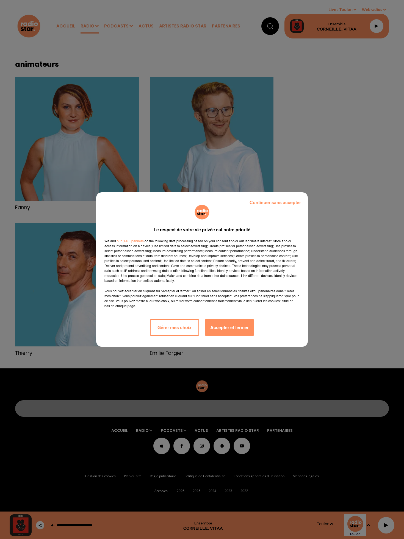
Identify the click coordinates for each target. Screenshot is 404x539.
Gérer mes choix (174, 327)
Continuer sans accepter (275, 202)
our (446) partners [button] (130, 240)
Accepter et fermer (229, 327)
